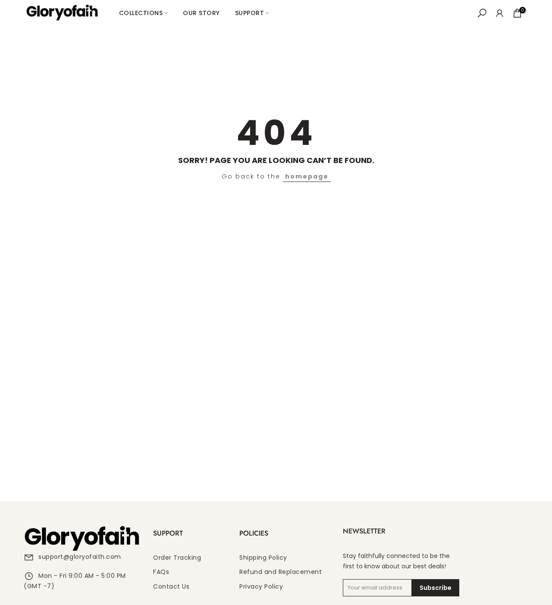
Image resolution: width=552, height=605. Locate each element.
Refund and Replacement (280, 572)
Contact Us (171, 587)
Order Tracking (177, 558)
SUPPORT (249, 13)
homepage (307, 176)
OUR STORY (201, 13)
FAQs (161, 572)
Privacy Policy (261, 587)
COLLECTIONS (141, 13)
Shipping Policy (263, 558)
